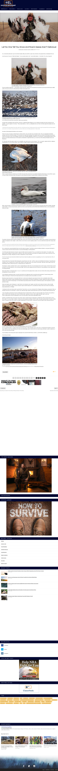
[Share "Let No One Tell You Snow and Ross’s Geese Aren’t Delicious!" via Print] (31, 378)
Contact (56, 769)
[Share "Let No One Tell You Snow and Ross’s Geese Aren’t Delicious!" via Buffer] (25, 378)
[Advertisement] (29, 621)
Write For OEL (3, 563)
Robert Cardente (4, 555)
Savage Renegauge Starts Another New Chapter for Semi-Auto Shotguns (7, 746)
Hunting (29, 49)
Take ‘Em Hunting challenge (31, 245)
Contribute (52, 769)
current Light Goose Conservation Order (39, 205)
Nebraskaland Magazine (38, 366)
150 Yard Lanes (18, 701)
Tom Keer (3, 560)
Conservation (21, 49)
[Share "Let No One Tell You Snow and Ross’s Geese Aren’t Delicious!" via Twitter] (16, 378)
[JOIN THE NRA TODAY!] (29, 670)
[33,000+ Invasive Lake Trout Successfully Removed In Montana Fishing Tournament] (4, 585)
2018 (21, 703)
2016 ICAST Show (9, 703)
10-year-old (54, 699)
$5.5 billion (10, 698)
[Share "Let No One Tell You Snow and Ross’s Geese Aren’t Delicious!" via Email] (29, 378)
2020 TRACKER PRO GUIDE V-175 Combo (33, 703)
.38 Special (26, 698)
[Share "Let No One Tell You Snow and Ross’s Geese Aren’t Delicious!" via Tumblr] (20, 378)
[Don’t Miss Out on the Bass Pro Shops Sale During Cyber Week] (36, 740)
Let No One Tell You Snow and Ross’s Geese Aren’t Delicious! (17, 366)
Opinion (2, 541)
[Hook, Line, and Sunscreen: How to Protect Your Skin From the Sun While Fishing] (4, 579)
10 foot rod (9, 699)
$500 (21, 698)
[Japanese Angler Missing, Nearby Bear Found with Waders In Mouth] (4, 598)
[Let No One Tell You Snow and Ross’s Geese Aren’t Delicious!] (29, 27)
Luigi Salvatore (4, 552)
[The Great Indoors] (29, 475)
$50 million (16, 698)
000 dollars (32, 698)
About (44, 769)
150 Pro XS (11, 701)
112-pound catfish (4, 701)
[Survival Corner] (29, 518)
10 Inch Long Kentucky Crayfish (27, 699)
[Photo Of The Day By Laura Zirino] (50, 740)
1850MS (43, 701)
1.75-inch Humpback (48, 698)
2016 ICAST (2, 703)
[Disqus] (29, 409)
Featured (25, 49)
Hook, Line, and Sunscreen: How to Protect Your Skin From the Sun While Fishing (22, 577)
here (46, 332)
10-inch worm (47, 699)
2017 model (16, 703)
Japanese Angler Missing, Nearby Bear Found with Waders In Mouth (20, 596)
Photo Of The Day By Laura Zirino (50, 745)
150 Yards (24, 701)
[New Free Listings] (29, 688)
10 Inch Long (16, 699)
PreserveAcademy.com (7, 727)
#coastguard (3, 698)
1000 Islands (37, 701)
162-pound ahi (30, 701)
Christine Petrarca (4, 549)
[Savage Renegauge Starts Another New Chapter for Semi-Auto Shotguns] (7, 740)
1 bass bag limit (39, 698)
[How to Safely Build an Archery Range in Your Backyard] (21, 740)
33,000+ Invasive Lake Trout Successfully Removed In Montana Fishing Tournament (23, 583)
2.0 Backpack (3, 699)
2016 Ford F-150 (48, 701)
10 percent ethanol (39, 699)
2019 (24, 703)
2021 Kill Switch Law (46, 703)
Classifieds (47, 769)
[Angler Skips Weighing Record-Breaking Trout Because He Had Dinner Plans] (4, 591)
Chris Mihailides (4, 546)
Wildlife (32, 49)
